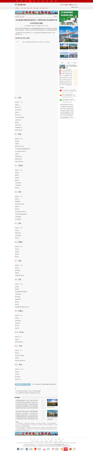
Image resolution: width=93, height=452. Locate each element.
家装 (47, 445)
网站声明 (51, 441)
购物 (43, 8)
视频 (51, 1)
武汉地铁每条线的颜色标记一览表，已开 (67, 117)
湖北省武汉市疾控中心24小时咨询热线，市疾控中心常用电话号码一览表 (66, 77)
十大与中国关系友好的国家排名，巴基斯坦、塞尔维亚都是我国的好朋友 (66, 70)
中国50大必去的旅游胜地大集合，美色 (68, 94)
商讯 (65, 445)
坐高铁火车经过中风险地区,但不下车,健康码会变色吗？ (66, 81)
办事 (34, 8)
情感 (40, 445)
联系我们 (56, 441)
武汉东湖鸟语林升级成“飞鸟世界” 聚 (68, 99)
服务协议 (42, 441)
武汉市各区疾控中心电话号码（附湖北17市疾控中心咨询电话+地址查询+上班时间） (66, 72)
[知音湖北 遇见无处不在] (52, 402)
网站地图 (60, 441)
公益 (47, 1)
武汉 (23, 445)
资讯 (21, 1)
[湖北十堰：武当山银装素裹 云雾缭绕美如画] (73, 55)
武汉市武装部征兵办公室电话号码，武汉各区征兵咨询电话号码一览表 (66, 79)
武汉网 (17, 16)
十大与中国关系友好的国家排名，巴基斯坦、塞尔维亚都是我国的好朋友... (71, 66)
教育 (31, 8)
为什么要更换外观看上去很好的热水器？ (67, 106)
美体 (42, 445)
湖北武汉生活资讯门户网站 (59, 444)
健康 (37, 8)
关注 (26, 1)
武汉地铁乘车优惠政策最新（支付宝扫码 (67, 112)
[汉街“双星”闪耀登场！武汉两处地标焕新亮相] (52, 413)
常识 (56, 1)
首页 (17, 1)
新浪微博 (63, 4)
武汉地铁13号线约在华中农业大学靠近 (66, 104)
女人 (36, 445)
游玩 (25, 8)
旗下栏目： (17, 8)
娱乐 (38, 445)
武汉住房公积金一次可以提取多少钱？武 (67, 108)
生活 (30, 1)
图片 (43, 1)
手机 (32, 445)
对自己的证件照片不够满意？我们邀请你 (67, 110)
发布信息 (76, 7)
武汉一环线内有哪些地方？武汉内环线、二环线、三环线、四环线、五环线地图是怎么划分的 (66, 75)
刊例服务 (37, 441)
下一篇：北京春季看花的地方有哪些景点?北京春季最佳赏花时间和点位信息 (27, 392)
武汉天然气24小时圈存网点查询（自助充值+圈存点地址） (66, 85)
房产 (38, 1)
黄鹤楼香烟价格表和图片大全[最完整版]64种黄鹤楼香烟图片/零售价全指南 (66, 83)
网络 (34, 445)
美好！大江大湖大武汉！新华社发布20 (66, 115)
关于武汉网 (32, 441)
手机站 (76, 4)
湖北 (40, 444)
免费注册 (72, 7)
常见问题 (46, 441)
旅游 (51, 445)
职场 (46, 8)
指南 (28, 8)
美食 (22, 8)
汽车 (34, 1)
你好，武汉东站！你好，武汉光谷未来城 (69, 90)
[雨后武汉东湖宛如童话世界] (64, 55)
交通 (40, 8)
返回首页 (55, 16)
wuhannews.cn (66, 444)
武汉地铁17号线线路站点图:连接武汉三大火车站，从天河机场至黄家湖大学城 (66, 74)
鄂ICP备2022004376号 (44, 444)
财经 (31, 445)
